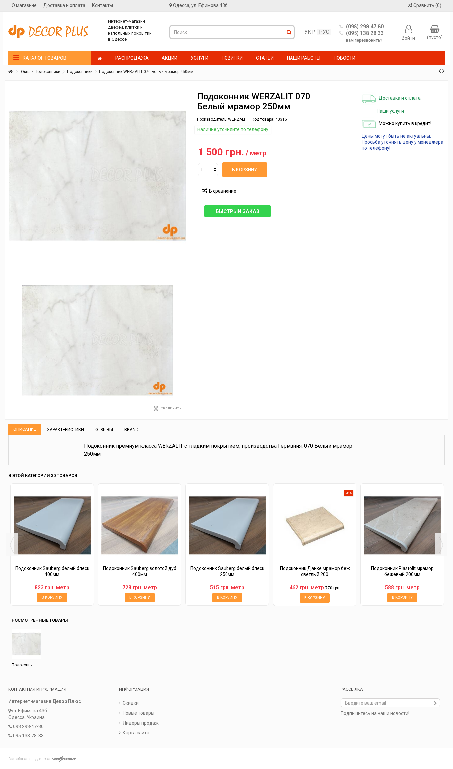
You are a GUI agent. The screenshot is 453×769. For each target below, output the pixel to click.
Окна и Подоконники (40, 71)
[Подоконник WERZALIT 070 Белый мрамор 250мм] (97, 340)
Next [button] (441, 544)
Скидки (131, 703)
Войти (408, 37)
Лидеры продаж (141, 723)
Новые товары (138, 713)
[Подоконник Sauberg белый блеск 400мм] (52, 525)
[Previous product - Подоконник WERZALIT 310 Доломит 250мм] (439, 71)
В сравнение (222, 191)
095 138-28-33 (28, 735)
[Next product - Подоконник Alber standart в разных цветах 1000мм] (443, 71)
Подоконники (80, 71)
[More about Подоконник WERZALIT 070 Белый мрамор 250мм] (26, 644)
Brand (131, 429)
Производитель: (212, 119)
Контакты (102, 5)
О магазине (24, 5)
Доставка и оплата (64, 5)
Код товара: (263, 119)
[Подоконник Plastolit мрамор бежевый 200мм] (402, 525)
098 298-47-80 (28, 726)
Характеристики (65, 429)
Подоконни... (24, 665)
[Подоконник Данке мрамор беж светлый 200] (314, 525)
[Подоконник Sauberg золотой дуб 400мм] (139, 525)
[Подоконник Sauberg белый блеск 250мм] (227, 525)
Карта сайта (136, 732)
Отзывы (104, 429)
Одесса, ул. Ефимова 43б (200, 5)
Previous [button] (12, 544)
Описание (24, 429)
